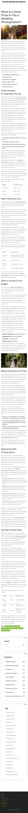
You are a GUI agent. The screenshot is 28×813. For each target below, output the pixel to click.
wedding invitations (10, 719)
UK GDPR (3, 806)
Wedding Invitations (15, 681)
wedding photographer (11, 741)
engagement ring (10, 755)
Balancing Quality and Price (8, 82)
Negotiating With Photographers (9, 84)
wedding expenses (10, 771)
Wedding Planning (15, 661)
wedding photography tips (12, 758)
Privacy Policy (4, 803)
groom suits (9, 722)
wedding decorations (11, 725)
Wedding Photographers (15, 665)
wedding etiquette (10, 732)
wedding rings (9, 745)
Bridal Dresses (15, 692)
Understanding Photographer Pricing (10, 74)
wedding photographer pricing (12, 626)
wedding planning (10, 712)
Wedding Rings (15, 677)
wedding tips (9, 751)
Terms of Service (5, 798)
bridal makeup (9, 764)
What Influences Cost (7, 77)
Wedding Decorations (15, 688)
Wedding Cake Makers (15, 673)
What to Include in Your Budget (9, 79)
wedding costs (9, 761)
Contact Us (3, 801)
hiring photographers (6, 628)
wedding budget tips (10, 748)
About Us (3, 796)
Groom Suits (15, 669)
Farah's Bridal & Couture (14, 2)
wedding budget (5, 630)
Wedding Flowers (15, 684)
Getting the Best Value (7, 86)
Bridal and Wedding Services (15, 696)
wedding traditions (10, 738)
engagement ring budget (12, 774)
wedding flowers (10, 728)
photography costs (17, 628)
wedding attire (9, 768)
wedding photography (11, 735)
